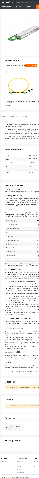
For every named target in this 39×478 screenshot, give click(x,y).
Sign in (36, 406)
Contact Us (4, 464)
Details (3, 116)
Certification (4, 467)
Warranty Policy (21, 464)
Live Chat (36, 464)
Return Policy (20, 461)
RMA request (20, 469)
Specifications (13, 116)
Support (18, 7)
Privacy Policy (20, 472)
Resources (23, 116)
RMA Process (20, 467)
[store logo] (7, 2)
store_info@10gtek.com (14, 265)
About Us (3, 461)
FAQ (35, 467)
